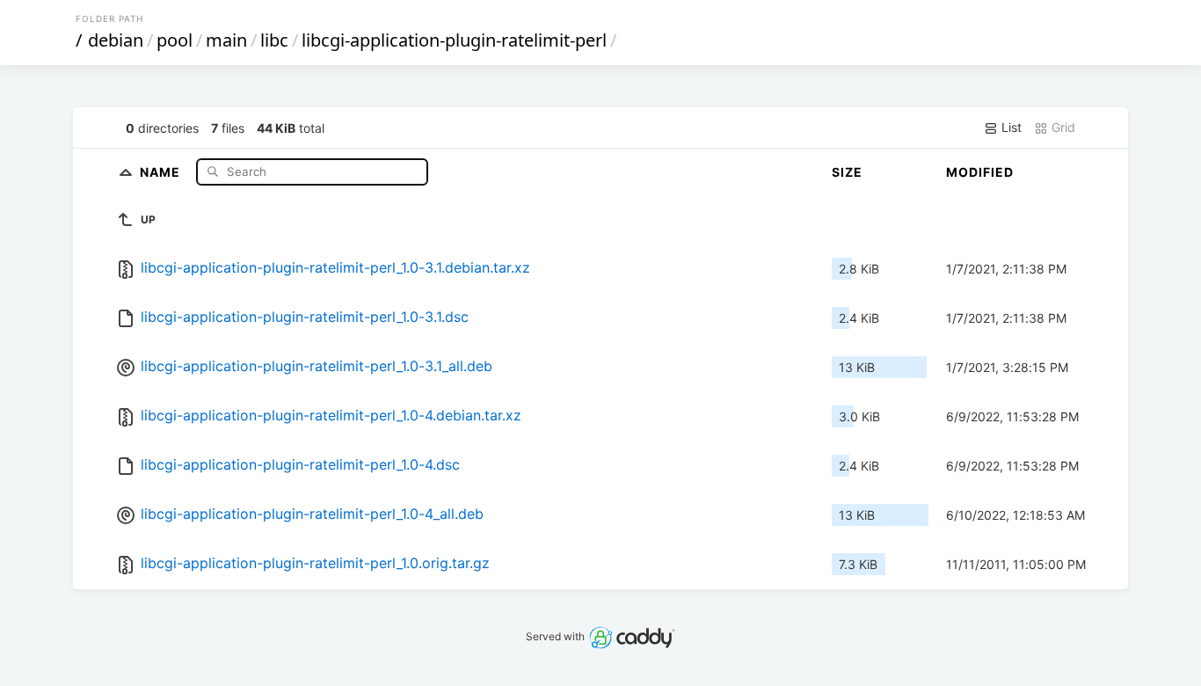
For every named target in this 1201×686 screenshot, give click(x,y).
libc (274, 40)
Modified (980, 171)
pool (174, 40)
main (226, 40)
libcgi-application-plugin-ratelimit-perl (454, 40)
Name (162, 171)
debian (115, 40)
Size (847, 171)
